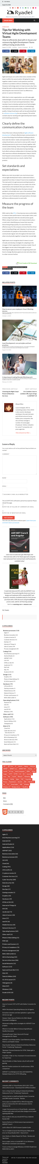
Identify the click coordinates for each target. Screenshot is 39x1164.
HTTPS (16, 774)
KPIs (14, 213)
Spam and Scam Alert (10, 744)
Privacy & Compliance (10, 735)
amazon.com (28, 604)
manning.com (17, 604)
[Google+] (15, 7)
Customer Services (9, 639)
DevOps (6, 642)
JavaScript (7, 665)
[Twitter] (10, 7)
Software (6, 717)
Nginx (17, 779)
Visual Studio (14, 784)
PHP (5, 667)
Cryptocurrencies (9, 637)
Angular (26, 766)
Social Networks (8, 742)
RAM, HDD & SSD (9, 697)
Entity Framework (20, 771)
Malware (20, 776)
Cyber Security (8, 730)
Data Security (8, 732)
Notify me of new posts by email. (14, 513)
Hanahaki (5, 1162)
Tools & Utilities (8, 721)
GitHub (33, 771)
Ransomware (12, 782)
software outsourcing (10, 113)
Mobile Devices (8, 690)
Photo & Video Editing (10, 679)
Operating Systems (9, 700)
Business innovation (9, 635)
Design (5, 674)
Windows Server (16, 787)
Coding (5, 651)
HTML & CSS (7, 663)
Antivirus (32, 766)
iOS (5, 704)
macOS (6, 709)
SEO (25, 782)
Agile (9, 267)
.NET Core (10, 766)
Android (6, 702)
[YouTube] (13, 7)
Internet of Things (9, 644)
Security (20, 782)
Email (4, 486)
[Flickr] (36, 7)
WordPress (25, 787)
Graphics (6, 676)
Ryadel (4, 1161)
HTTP (10, 774)
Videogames (7, 723)
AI (15, 766)
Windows (6, 711)
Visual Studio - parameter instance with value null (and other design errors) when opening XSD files (19, 1111)
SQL (5, 669)
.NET (4, 766)
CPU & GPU (7, 686)
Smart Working (7, 268)
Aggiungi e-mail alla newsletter (15, 494)
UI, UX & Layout (8, 681)
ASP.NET (6, 658)
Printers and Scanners (10, 695)
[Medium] (25, 7)
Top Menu (7, 1)
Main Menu (8, 20)
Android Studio (8, 656)
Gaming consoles (9, 688)
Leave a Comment (23, 47)
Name (4, 478)
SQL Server (31, 782)
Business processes (9, 630)
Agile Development (18, 267)
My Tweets (5, 610)
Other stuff (5, 27)
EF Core (11, 771)
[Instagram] (30, 7)
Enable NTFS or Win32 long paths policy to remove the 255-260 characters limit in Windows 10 (17, 1104)
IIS (20, 774)
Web (4, 726)
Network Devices (9, 693)
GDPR (28, 771)
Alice (15, 47)
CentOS (5, 771)
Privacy (5, 782)
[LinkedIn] (23, 7)
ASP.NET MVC (22, 769)
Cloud (6, 728)
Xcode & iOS (7, 672)
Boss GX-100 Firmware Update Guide (19, 1127)
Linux (5, 707)
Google (5, 774)
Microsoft (5, 779)
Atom (5, 801)
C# (5, 660)
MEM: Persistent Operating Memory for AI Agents (18, 1009)
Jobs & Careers (8, 646)
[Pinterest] (33, 7)
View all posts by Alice (23, 433)
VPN (21, 784)
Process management (10, 649)
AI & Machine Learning (10, 653)
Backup (30, 769)
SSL (4, 784)
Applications (7, 719)
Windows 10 (6, 787)
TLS (8, 784)
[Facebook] (20, 7)
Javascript (29, 774)
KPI (26, 267)
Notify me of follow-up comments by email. (18, 507)
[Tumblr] (28, 7)
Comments (8, 804)
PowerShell (28, 779)
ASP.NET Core (13, 769)
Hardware (6, 684)
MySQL (12, 779)
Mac (9, 776)
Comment (6, 454)
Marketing (27, 776)
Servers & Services (9, 739)
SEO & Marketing (9, 737)
